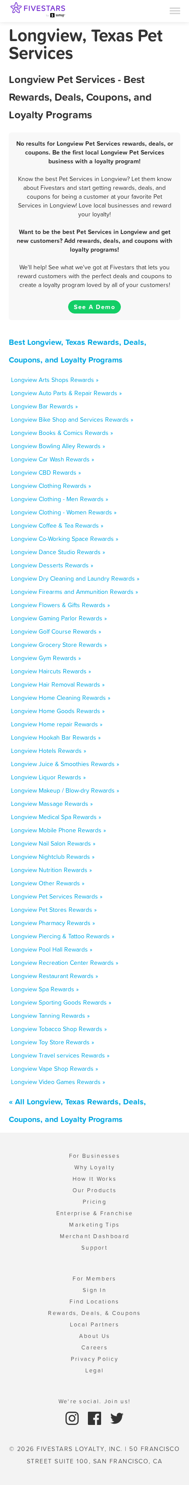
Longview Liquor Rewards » (48, 777)
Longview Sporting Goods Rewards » (61, 1002)
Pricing (94, 1202)
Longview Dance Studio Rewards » (58, 552)
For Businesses (94, 1156)
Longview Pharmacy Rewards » (53, 922)
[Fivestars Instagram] (73, 1417)
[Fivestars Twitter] (117, 1417)
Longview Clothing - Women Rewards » (63, 512)
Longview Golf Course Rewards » (56, 631)
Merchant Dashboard (94, 1236)
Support (94, 1247)
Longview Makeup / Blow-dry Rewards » (65, 790)
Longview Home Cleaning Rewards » (60, 697)
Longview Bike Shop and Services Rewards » (72, 419)
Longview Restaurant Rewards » (54, 975)
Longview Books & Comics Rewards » (62, 432)
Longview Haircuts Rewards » (51, 671)
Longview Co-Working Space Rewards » (64, 538)
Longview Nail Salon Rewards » (53, 843)
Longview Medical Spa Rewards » (56, 816)
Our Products (95, 1190)
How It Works (95, 1179)
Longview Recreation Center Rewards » (64, 962)
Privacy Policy (94, 1359)
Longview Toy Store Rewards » (52, 1042)
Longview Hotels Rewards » (48, 750)
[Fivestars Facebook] (95, 1417)
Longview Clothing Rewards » (51, 485)
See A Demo (94, 306)
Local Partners (94, 1324)
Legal (94, 1370)
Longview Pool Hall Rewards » (51, 949)
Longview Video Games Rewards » (58, 1081)
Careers (94, 1347)
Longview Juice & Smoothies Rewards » (65, 764)
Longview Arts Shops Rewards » (54, 379)
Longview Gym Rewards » (46, 658)
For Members (94, 1278)
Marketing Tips (94, 1224)
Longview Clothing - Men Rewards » (59, 499)
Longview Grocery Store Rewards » (59, 644)
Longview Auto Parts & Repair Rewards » (66, 393)
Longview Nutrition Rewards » (51, 869)
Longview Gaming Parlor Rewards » (59, 618)
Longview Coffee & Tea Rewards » (57, 525)
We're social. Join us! (94, 1401)
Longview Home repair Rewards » (56, 724)
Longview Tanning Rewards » (50, 1015)
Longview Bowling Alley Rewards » (58, 446)
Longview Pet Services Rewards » (56, 896)
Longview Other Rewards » (47, 883)
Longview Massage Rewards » (52, 803)
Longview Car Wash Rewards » (52, 459)
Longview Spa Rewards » (45, 989)
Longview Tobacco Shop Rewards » (59, 1028)
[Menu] (175, 10)
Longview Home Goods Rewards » (58, 711)
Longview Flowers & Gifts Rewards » (60, 605)
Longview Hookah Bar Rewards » (56, 737)
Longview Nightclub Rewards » (52, 856)
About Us (94, 1336)
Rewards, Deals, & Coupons (94, 1313)
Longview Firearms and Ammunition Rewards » (74, 591)
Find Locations (94, 1301)
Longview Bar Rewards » (44, 406)
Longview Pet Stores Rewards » (54, 909)
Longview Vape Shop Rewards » (54, 1068)
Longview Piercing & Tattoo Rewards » (62, 936)
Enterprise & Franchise (94, 1213)
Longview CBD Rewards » (46, 472)
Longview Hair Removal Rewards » (58, 684)
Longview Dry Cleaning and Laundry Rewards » (75, 578)
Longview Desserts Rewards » (52, 565)
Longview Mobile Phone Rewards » (58, 830)
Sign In (94, 1290)
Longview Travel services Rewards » (60, 1055)
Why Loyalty (94, 1167)
